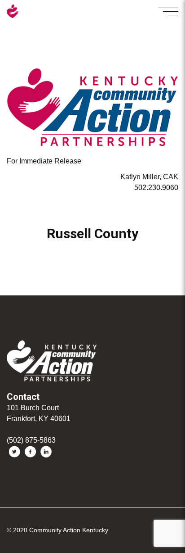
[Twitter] (14, 452)
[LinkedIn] (46, 452)
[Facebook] (30, 452)
